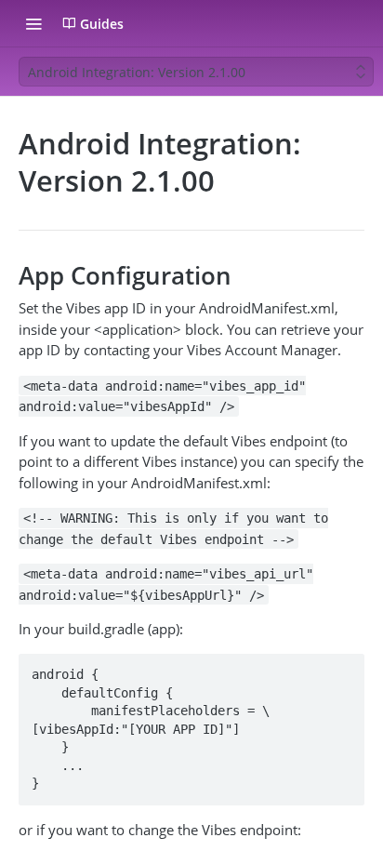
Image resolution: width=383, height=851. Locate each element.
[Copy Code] (342, 668)
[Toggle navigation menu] (33, 23)
